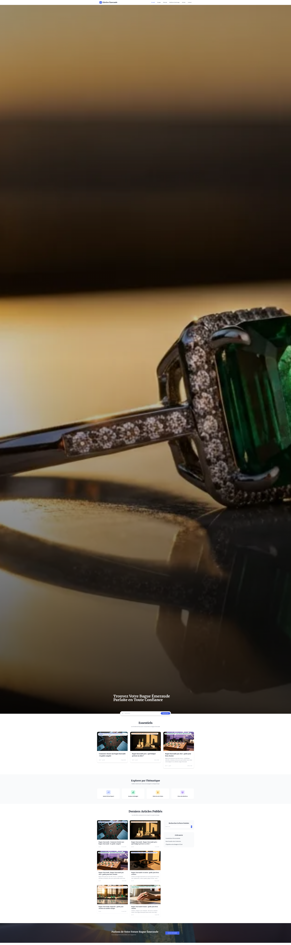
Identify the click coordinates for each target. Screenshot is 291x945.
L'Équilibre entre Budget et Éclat (174, 844)
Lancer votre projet (172, 933)
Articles (183, 2)
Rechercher (165, 713)
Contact (190, 2)
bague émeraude (183, 762)
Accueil (153, 2)
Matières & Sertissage (174, 2)
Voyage (159, 2)
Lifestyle (165, 2)
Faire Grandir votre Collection (173, 841)
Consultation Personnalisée (173, 838)
